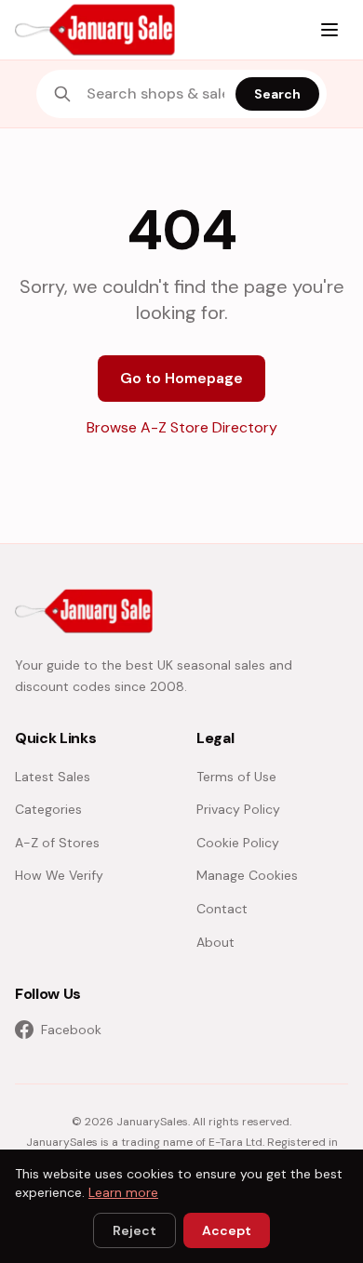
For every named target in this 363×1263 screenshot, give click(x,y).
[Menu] (329, 29)
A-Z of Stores (57, 842)
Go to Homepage (181, 378)
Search (277, 94)
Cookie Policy (237, 842)
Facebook (71, 1029)
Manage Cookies (247, 875)
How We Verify (59, 875)
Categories (48, 809)
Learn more (123, 1192)
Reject (134, 1230)
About (215, 942)
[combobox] (155, 94)
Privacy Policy (238, 809)
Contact (222, 908)
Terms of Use (236, 776)
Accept (226, 1230)
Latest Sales (52, 776)
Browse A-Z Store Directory (182, 427)
